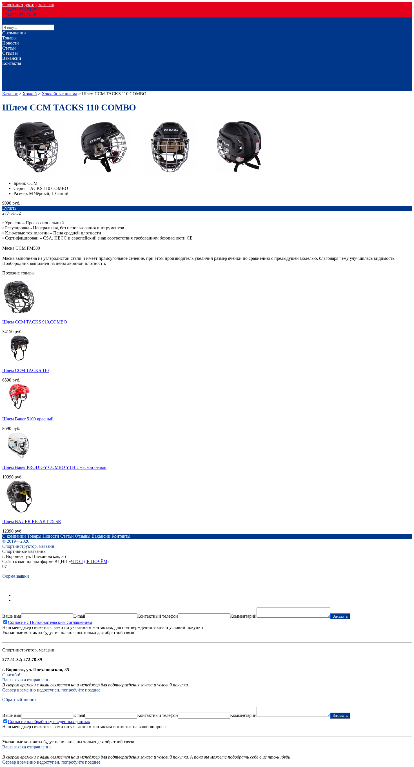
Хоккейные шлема (59, 93)
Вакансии (11, 58)
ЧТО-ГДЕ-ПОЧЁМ (89, 561)
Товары (9, 38)
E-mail (79, 616)
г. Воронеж (12, 68)
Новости (10, 43)
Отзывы (10, 53)
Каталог (10, 93)
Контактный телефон (157, 616)
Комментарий (243, 616)
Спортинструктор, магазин (28, 4)
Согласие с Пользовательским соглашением (50, 622)
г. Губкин (11, 88)
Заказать (340, 616)
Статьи (9, 48)
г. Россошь (12, 78)
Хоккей (30, 93)
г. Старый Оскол (18, 83)
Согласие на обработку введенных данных (49, 721)
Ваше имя (11, 616)
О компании (14, 32)
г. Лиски (10, 73)
